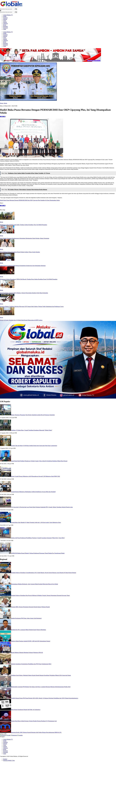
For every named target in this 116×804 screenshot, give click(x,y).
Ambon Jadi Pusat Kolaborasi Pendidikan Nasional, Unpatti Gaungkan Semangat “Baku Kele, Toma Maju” (38, 538)
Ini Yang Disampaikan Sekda (52, 200)
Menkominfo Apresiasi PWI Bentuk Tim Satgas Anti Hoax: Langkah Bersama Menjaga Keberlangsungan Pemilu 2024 (40, 686)
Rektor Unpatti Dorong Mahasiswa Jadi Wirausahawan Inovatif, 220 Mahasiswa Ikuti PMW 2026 (35, 476)
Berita (4, 25)
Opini (4, 20)
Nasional (5, 17)
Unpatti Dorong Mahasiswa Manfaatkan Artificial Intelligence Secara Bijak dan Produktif (33, 491)
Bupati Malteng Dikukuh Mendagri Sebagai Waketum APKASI (27, 652)
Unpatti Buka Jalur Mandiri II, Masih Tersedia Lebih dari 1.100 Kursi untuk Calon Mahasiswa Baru (36, 522)
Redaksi (5, 759)
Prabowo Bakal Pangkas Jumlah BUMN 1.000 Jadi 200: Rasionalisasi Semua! (30, 641)
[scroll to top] (1, 764)
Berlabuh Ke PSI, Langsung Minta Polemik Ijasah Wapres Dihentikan (28, 629)
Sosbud (5, 22)
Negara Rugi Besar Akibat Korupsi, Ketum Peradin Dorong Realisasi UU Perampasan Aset (34, 721)
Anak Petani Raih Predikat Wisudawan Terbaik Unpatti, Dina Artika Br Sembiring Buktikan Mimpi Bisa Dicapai (39, 461)
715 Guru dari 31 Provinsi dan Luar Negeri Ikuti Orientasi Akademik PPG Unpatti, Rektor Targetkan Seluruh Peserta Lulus (42, 507)
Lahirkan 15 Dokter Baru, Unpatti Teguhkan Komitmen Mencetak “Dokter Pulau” (31, 430)
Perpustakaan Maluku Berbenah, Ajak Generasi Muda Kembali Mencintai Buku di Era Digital (34, 584)
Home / (2, 103)
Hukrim (5, 19)
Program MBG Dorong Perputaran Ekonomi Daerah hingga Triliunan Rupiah (30, 607)
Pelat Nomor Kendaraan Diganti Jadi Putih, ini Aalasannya (25, 709)
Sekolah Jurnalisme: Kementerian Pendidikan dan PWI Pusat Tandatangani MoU (31, 664)
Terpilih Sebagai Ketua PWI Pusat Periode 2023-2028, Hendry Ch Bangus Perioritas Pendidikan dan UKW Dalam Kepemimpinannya (44, 698)
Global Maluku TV (8, 15)
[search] (16, 9)
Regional (5, 26)
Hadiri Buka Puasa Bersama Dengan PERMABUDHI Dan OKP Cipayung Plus (20, 200)
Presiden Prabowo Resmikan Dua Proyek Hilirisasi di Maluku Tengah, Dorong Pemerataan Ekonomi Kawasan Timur (40, 595)
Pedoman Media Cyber (9, 760)
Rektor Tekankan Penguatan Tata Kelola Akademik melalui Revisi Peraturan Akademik (33, 415)
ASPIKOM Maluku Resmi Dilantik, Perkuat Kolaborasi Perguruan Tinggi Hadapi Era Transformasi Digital (37, 553)
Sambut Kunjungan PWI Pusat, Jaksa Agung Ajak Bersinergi (26, 618)
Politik (4, 16)
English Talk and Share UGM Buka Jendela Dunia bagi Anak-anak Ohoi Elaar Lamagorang (34, 445)
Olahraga (5, 23)
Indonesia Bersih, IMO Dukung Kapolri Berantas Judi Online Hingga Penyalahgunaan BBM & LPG (36, 732)
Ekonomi (5, 27)
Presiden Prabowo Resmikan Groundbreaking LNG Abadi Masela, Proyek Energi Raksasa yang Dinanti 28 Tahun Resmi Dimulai (43, 572)
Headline (42, 200)
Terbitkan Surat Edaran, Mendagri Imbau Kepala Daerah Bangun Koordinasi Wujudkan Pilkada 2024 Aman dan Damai (41, 675)
